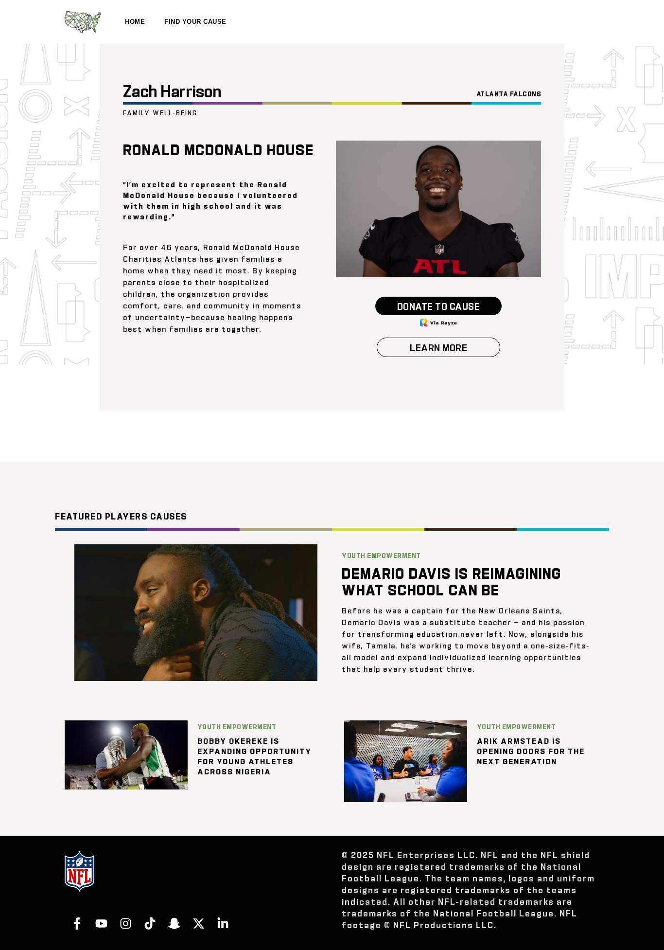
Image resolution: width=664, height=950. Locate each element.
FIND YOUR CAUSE (195, 21)
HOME (135, 21)
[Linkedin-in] (222, 923)
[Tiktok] (150, 923)
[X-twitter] (198, 923)
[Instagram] (125, 923)
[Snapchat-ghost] (174, 923)
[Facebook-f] (77, 923)
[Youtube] (101, 923)
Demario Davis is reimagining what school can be (451, 581)
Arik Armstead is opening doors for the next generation (531, 751)
